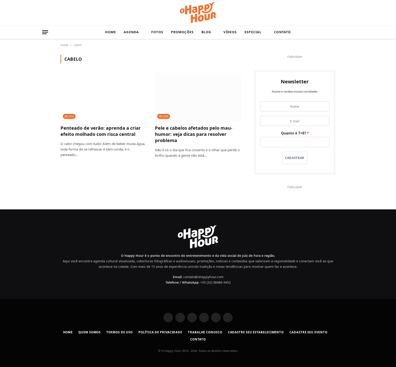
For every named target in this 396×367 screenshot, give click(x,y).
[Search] (352, 32)
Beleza (69, 116)
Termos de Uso (119, 332)
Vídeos (230, 32)
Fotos (157, 32)
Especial (253, 32)
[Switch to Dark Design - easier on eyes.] (345, 32)
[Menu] (45, 32)
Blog (206, 32)
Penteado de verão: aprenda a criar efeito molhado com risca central (100, 131)
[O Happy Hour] (198, 12)
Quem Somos (89, 332)
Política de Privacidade (160, 332)
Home (110, 32)
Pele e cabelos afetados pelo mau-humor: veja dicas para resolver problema (193, 134)
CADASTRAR (294, 158)
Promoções (182, 32)
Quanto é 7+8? (293, 133)
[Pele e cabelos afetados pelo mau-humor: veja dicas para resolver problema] (198, 97)
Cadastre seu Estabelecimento (256, 332)
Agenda (131, 32)
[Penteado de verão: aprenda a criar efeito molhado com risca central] (103, 97)
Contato (282, 32)
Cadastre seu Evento (308, 332)
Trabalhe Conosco (205, 332)
